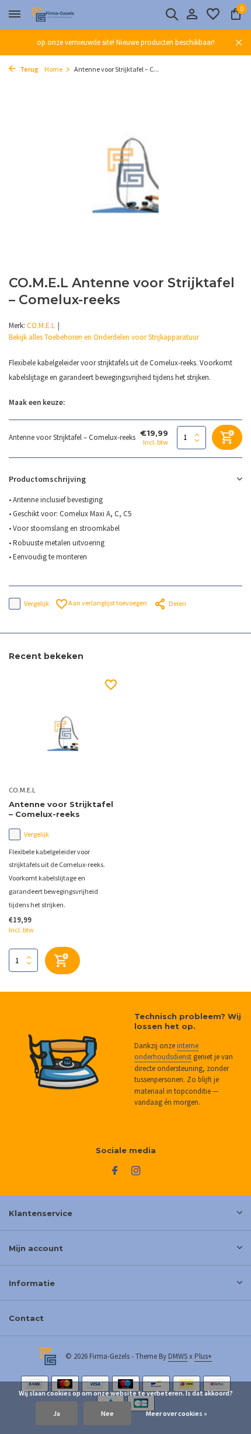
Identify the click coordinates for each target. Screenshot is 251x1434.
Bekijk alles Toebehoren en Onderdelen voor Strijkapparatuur (104, 337)
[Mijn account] (191, 15)
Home (53, 69)
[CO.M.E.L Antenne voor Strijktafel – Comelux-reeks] (63, 730)
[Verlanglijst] (213, 15)
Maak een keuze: (37, 402)
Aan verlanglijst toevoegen (107, 602)
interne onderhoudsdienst (166, 1051)
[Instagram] (136, 1171)
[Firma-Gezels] (62, 15)
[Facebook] (115, 1171)
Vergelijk (36, 603)
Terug (29, 69)
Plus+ (203, 1356)
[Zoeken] (172, 14)
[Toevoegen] (62, 960)
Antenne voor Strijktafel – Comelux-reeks (61, 809)
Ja (56, 1413)
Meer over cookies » (176, 1413)
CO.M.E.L (41, 325)
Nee (107, 1413)
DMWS (177, 1356)
